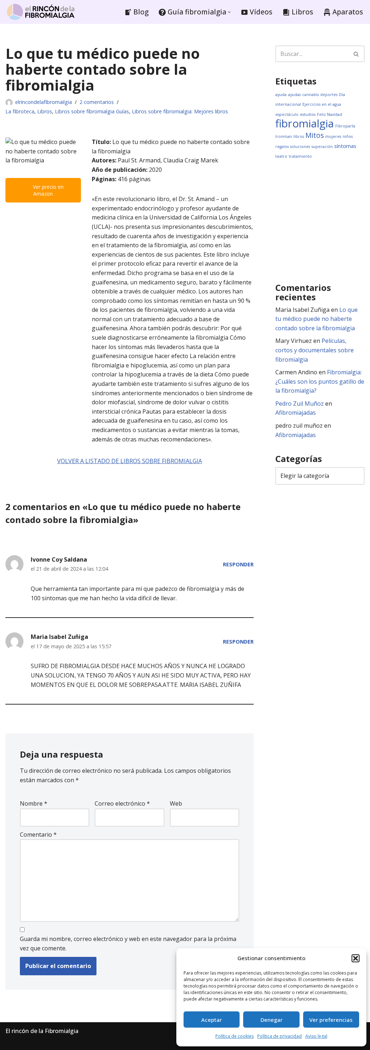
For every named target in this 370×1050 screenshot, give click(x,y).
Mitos (314, 135)
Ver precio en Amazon (47, 190)
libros (298, 136)
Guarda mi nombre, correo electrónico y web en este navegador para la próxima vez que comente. (128, 943)
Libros (44, 111)
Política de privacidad (279, 1036)
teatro (281, 156)
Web (176, 803)
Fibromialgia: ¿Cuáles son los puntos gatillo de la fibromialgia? (319, 381)
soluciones (300, 146)
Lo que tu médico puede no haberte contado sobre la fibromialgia (316, 319)
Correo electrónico (122, 803)
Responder (238, 564)
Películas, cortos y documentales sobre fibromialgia (314, 350)
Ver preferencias (331, 1019)
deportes (328, 94)
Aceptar (211, 1019)
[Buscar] (356, 53)
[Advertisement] (322, 221)
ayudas (294, 94)
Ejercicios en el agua (321, 104)
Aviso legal (316, 1036)
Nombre (33, 803)
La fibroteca (19, 111)
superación (322, 146)
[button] (355, 958)
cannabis (310, 94)
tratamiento (300, 156)
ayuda (281, 94)
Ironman (283, 136)
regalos (282, 146)
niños (348, 136)
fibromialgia (304, 123)
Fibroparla (345, 125)
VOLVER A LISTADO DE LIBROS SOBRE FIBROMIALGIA (129, 461)
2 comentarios (96, 102)
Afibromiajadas (295, 413)
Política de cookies (234, 1036)
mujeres (333, 136)
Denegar (272, 1019)
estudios (307, 114)
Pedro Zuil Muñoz (299, 404)
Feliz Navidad (329, 114)
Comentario (38, 834)
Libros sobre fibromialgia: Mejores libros (180, 111)
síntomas (345, 146)
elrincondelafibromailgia (43, 102)
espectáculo (286, 114)
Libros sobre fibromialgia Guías (92, 111)
